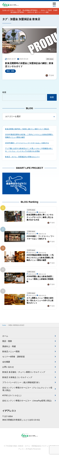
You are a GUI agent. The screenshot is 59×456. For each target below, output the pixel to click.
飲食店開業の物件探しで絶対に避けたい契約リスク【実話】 (27, 129)
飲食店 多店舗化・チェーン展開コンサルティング (23, 372)
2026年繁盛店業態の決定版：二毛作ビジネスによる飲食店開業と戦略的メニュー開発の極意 (29, 136)
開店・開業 (7, 341)
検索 (4, 92)
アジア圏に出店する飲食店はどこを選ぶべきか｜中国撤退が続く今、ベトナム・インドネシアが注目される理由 (29, 149)
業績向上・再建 (9, 346)
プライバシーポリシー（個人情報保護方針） (21, 382)
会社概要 (6, 362)
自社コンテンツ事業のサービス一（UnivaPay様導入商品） (27, 401)
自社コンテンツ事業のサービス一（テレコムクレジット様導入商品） (27, 389)
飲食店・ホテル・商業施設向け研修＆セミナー (22, 157)
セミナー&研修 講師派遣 (13, 356)
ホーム (5, 336)
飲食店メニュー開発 (11, 351)
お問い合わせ (8, 367)
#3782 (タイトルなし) (11, 395)
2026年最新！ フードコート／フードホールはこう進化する (27, 143)
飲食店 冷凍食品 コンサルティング (17, 377)
